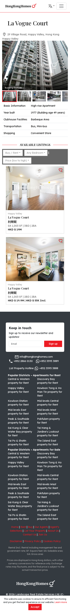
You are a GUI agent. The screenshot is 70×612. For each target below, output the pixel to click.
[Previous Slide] (6, 65)
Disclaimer (16, 541)
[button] (51, 6)
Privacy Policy (32, 541)
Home (14, 527)
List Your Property (35, 530)
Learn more (61, 602)
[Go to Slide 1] (9, 96)
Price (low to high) (16, 160)
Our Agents (41, 527)
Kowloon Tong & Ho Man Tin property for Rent (49, 391)
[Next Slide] (64, 65)
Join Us (42, 534)
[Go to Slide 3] (39, 96)
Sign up (53, 343)
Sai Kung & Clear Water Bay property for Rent (20, 431)
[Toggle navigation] (61, 6)
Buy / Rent (11, 152)
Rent (23, 527)
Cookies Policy (51, 541)
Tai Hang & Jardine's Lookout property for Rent (48, 431)
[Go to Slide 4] (54, 96)
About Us (53, 530)
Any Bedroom (35, 152)
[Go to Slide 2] (24, 96)
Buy (30, 527)
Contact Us (29, 534)
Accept (35, 607)
